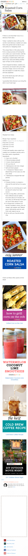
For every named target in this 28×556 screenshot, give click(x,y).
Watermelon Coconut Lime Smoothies (14, 379)
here (14, 487)
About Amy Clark (10, 543)
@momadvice (10, 546)
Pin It (3, 479)
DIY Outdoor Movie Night (14, 477)
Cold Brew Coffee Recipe (14, 434)
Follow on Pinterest (11, 553)
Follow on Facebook (11, 550)
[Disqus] (14, 517)
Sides (6, 6)
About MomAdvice (11, 540)
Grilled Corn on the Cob (14, 323)
